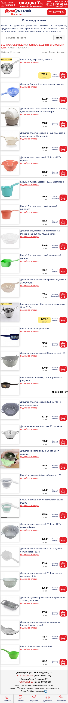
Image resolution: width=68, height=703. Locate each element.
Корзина (34, 701)
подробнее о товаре (29, 62)
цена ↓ (53, 52)
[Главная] (18, 11)
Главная (7, 701)
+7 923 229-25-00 (25, 675)
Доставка (47, 701)
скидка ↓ (63, 52)
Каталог (20, 701)
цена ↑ (45, 52)
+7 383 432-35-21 (25, 682)
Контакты (61, 701)
